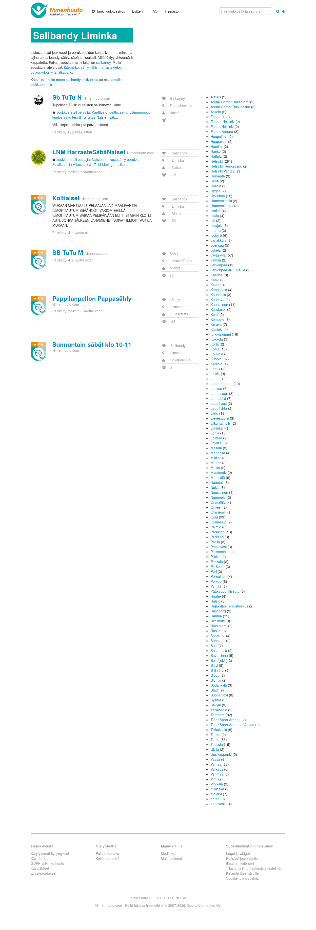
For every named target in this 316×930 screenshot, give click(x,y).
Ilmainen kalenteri (240, 863)
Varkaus (217, 769)
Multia (215, 467)
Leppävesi (219, 403)
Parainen (218, 531)
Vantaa (216, 764)
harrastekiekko (110, 67)
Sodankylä (219, 685)
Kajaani (216, 284)
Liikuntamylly (221, 423)
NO (178, 897)
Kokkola (217, 339)
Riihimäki (218, 620)
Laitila (215, 373)
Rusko (215, 630)
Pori (214, 571)
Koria (215, 344)
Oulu (214, 517)
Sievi (214, 665)
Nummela (218, 497)
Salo (214, 645)
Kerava (216, 324)
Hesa (215, 180)
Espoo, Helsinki (223, 121)
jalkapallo (65, 72)
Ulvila (215, 749)
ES (162, 897)
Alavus (216, 96)
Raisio (215, 601)
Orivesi (216, 507)
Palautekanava (107, 853)
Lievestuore (220, 418)
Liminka (217, 428)
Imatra (216, 230)
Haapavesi (219, 141)
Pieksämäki (219, 551)
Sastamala (219, 650)
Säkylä (216, 704)
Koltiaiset (66, 197)
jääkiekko (71, 67)
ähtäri (215, 798)
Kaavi (215, 279)
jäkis (94, 67)
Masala (216, 447)
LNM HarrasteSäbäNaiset (88, 151)
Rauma (216, 615)
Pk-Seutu (218, 566)
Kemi (214, 314)
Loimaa (216, 437)
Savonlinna (219, 655)
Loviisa (216, 442)
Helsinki (217, 161)
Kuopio (216, 358)
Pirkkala (217, 561)
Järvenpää (219, 264)
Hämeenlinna (221, 205)
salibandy (103, 62)
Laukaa (216, 388)
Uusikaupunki (221, 754)
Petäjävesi (219, 546)
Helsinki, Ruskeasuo (226, 166)
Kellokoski (218, 309)
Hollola (216, 185)
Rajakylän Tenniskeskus (229, 606)
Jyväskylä (218, 255)
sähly (85, 67)
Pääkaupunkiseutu (225, 591)
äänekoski (218, 803)
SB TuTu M (67, 252)
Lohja (215, 433)
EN (157, 897)
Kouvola (217, 353)
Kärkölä (216, 363)
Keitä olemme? (107, 858)
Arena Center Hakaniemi (230, 101)
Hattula (216, 156)
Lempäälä (218, 398)
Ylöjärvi (216, 793)
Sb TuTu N (67, 97)
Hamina (217, 146)
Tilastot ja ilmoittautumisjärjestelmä (253, 868)
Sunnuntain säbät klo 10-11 (92, 344)
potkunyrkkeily (42, 72)
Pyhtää (216, 586)
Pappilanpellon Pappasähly (92, 298)
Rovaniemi (219, 625)
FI (167, 897)
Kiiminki (216, 329)
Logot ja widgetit (239, 853)
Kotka (215, 348)
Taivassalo (219, 709)
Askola (216, 111)
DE (151, 897)
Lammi (216, 378)
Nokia (215, 487)
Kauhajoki (218, 294)
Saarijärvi (218, 635)
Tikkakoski (219, 729)
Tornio (215, 734)
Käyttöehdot (40, 858)
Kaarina (217, 274)
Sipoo (215, 675)
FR (172, 897)
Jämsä (216, 260)
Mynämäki (219, 472)
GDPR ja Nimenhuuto (47, 863)
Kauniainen (219, 304)
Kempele (217, 319)
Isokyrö (216, 235)
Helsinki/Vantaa (223, 171)
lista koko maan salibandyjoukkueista (69, 79)
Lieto (214, 413)
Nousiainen (219, 492)
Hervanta (218, 175)
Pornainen (219, 576)
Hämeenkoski (221, 200)
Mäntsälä (218, 477)
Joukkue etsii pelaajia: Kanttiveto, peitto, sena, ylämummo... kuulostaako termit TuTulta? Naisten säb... (101, 115)
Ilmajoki (216, 225)
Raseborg (218, 610)
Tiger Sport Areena (225, 719)
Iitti (213, 220)
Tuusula (217, 744)
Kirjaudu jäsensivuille (242, 873)
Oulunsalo (218, 521)
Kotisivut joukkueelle (242, 858)
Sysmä (216, 699)
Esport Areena (222, 131)
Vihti (214, 779)
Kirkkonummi (221, 334)
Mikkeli (216, 457)
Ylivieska (217, 788)
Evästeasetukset (43, 873)
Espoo (215, 116)
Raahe (216, 596)
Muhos (216, 462)
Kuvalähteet (40, 868)
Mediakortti (169, 853)
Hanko (216, 151)
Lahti (214, 368)
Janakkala (218, 240)
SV (184, 897)
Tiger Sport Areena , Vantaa (232, 724)
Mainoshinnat (171, 858)
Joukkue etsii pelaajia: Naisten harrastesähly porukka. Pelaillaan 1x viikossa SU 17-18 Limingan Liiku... (96, 162)
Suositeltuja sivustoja (242, 878)
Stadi (214, 690)
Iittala (215, 215)
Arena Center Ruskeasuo (230, 106)
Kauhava (217, 299)
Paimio (216, 526)
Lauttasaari (219, 393)
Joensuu (217, 245)
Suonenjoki (219, 694)
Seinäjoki (218, 660)
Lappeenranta (222, 383)
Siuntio (216, 680)
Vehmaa (217, 774)
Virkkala (217, 783)
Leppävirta (219, 408)
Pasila (215, 541)
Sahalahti (218, 640)
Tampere (218, 714)
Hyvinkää (218, 195)
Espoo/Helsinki (222, 126)
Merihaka (218, 452)
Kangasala (219, 289)
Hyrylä (215, 190)
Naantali (217, 482)
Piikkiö (215, 556)
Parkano (217, 536)
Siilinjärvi (217, 670)
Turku (215, 739)
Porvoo (216, 581)
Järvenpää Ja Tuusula (228, 269)
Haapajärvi (219, 136)
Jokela (216, 250)
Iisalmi (215, 210)
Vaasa (215, 759)
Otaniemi (218, 512)
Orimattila (218, 502)
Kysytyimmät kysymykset (50, 853)
